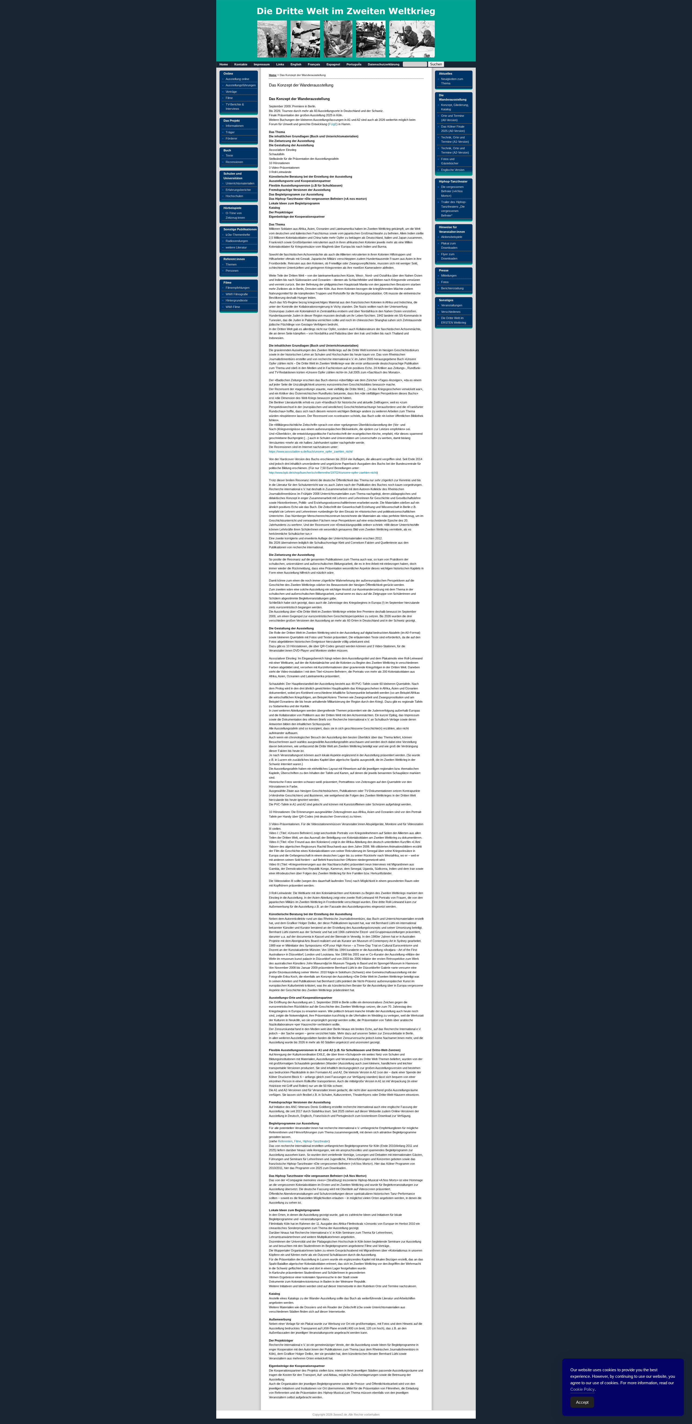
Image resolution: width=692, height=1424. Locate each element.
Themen (231, 264)
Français (314, 64)
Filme (229, 97)
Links (280, 64)
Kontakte (240, 64)
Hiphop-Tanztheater (316, 1141)
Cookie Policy (582, 1389)
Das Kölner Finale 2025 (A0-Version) (453, 129)
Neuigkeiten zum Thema (452, 81)
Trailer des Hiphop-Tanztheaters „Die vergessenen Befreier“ (453, 208)
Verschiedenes (451, 311)
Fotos (445, 282)
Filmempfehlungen (237, 287)
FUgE (333, 124)
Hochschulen (234, 196)
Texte (229, 155)
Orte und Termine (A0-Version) (452, 118)
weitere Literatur (236, 247)
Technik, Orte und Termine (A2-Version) (455, 150)
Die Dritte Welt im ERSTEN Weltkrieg (453, 320)
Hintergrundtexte (237, 300)
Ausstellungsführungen (241, 85)
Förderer (231, 138)
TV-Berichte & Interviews (235, 107)
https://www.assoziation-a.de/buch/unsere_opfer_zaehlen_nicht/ (311, 451)
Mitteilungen (449, 275)
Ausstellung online (237, 79)
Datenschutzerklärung (384, 64)
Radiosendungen (237, 241)
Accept (582, 1402)
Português (354, 64)
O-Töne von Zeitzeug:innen (235, 215)
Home (223, 64)
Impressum (262, 64)
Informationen (235, 125)
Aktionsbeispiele (451, 236)
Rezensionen (234, 162)
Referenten (285, 1141)
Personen (232, 270)
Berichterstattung (452, 288)
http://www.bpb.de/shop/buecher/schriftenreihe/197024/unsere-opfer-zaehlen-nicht (323, 472)
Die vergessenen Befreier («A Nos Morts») (452, 191)
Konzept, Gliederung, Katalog (455, 107)
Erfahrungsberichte (238, 189)
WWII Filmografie (237, 294)
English (296, 64)
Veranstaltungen (451, 305)
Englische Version (452, 169)
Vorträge (231, 91)
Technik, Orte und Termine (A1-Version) (455, 140)
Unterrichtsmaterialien (240, 183)
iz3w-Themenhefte (238, 234)
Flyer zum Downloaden (449, 256)
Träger (230, 132)
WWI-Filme (233, 306)
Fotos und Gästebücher (449, 161)
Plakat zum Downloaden (449, 246)
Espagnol (333, 64)
